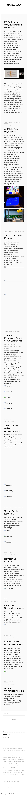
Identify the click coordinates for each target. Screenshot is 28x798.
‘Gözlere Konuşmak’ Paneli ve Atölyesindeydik (13, 338)
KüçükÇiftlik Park (20, 759)
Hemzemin (8, 554)
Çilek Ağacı (8, 779)
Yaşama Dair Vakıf (18, 776)
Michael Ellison (20, 761)
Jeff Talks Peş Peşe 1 (11, 150)
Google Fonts (17, 755)
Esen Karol (21, 752)
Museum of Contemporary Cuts (18, 763)
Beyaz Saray (13, 750)
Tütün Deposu (10, 774)
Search (14, 719)
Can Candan (9, 752)
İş (3, 731)
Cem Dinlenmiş (15, 752)
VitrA (20, 774)
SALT (16, 125)
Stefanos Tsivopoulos (20, 768)
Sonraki (10, 787)
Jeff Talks (8, 125)
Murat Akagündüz (6, 763)
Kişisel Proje (12, 122)
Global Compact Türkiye (8, 755)
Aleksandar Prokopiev (17, 748)
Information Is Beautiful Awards (10, 757)
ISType (18, 757)
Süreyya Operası (17, 770)
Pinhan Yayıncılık (13, 765)
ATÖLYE (17, 231)
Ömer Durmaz (9, 331)
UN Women (15, 774)
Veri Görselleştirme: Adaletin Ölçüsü (12, 361)
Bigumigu (22, 231)
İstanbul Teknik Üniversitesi (12, 637)
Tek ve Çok (20, 507)
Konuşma (11, 18)
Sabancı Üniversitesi (10, 421)
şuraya (20, 262)
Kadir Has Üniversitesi (11, 601)
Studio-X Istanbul (17, 331)
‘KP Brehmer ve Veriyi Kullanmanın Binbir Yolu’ (13, 37)
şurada (20, 445)
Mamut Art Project (7, 761)
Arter (16, 18)
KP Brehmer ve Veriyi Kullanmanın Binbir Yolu (13, 25)
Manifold (13, 125)
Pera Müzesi (14, 554)
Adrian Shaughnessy (7, 748)
